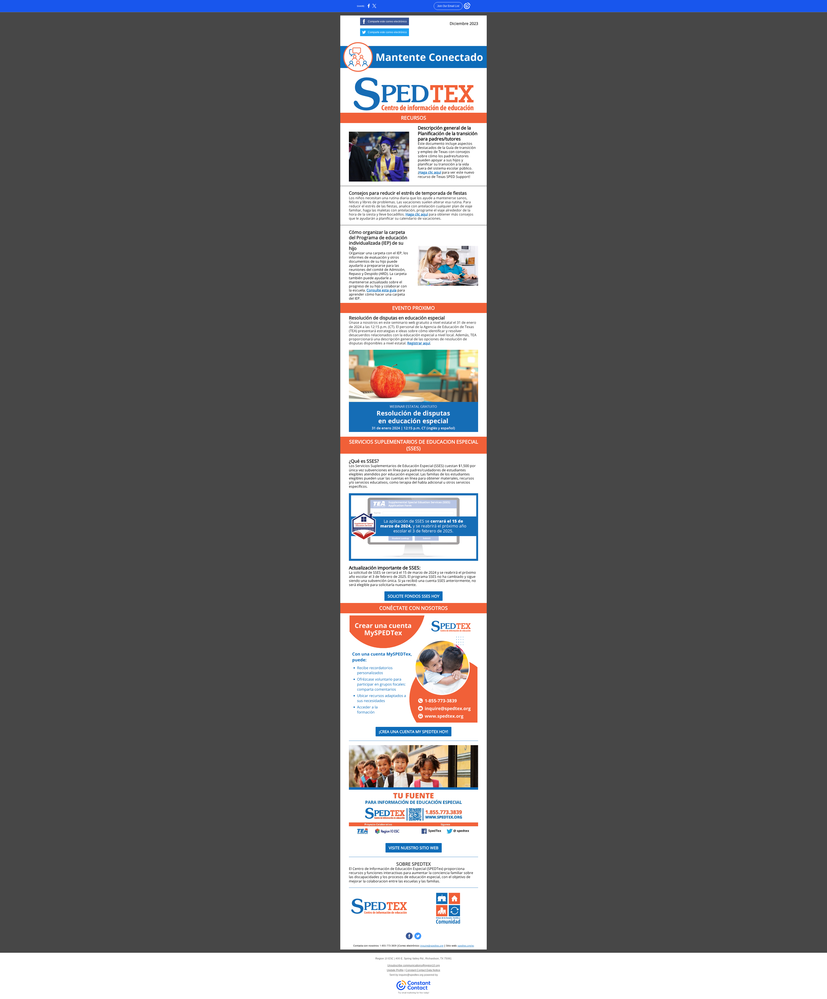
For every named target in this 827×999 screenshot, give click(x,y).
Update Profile (395, 970)
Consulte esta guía (381, 290)
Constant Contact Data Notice (423, 970)
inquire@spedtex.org (431, 945)
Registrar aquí (418, 343)
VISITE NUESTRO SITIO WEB (413, 847)
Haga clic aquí (430, 172)
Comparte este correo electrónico (387, 21)
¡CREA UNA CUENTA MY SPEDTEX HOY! (413, 731)
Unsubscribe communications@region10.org (413, 965)
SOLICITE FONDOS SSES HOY (413, 596)
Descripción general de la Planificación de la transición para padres (447, 133)
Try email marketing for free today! (413, 993)
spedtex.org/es (466, 945)
